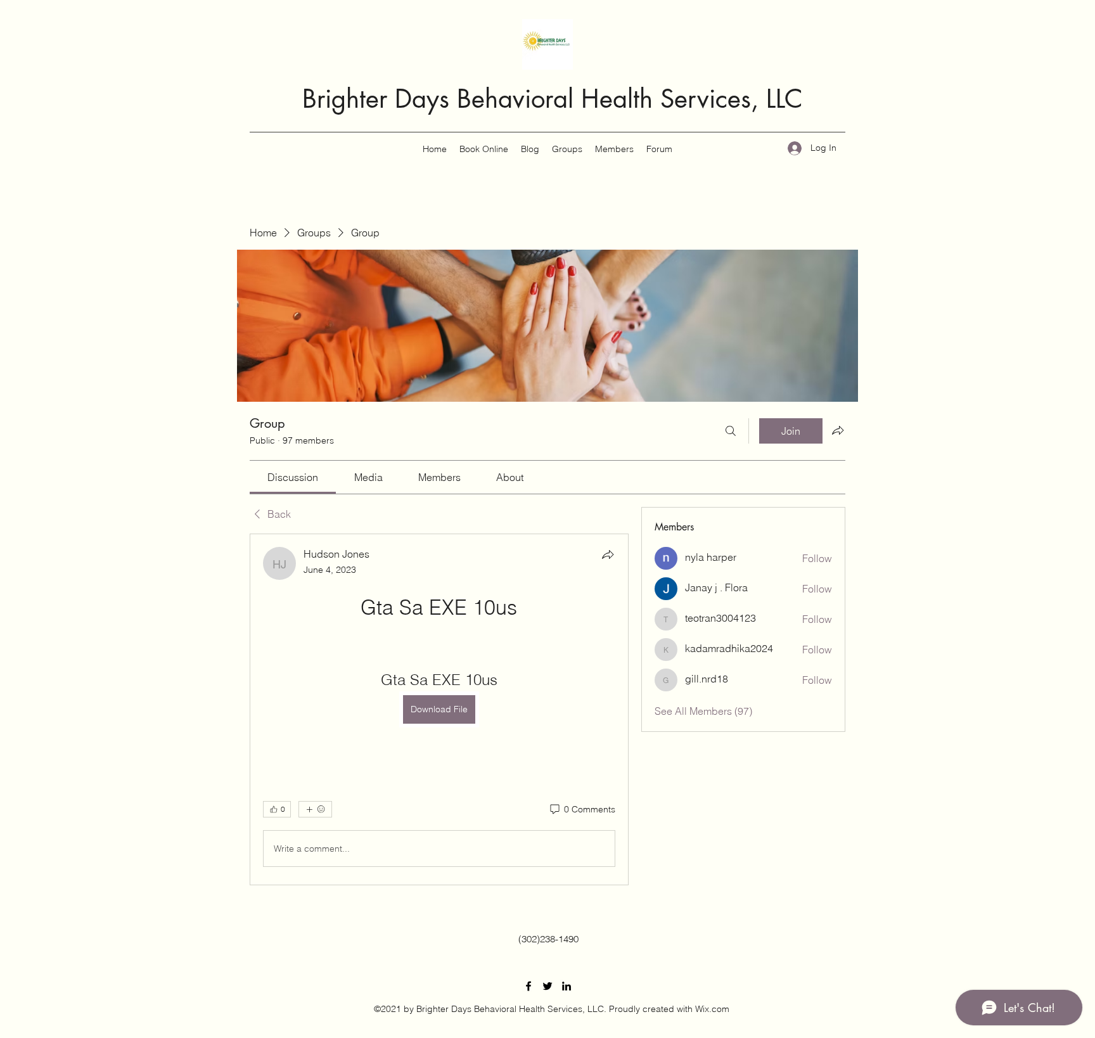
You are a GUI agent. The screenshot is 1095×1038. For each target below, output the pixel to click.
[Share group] (837, 430)
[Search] (730, 431)
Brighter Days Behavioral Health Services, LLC (552, 98)
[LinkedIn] (566, 986)
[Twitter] (547, 986)
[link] (292, 477)
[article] (439, 709)
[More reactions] (315, 809)
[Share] (607, 554)
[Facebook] (528, 986)
